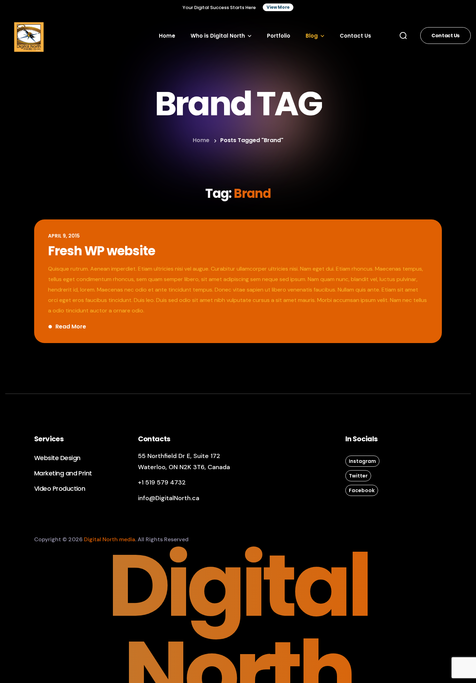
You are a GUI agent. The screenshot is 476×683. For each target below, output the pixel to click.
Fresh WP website (101, 251)
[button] (278, 7)
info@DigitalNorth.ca (168, 498)
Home (201, 140)
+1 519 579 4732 (162, 482)
